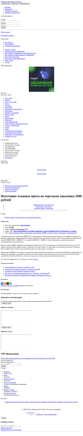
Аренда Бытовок (10, 191)
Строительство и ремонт (13, 133)
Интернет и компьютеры (13, 109)
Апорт (5, 375)
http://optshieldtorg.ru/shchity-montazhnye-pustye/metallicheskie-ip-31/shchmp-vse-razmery (45, 231)
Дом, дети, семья (10, 102)
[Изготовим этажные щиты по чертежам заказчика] (23, 217)
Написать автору (7, 285)
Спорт (7, 127)
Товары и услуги (10, 136)
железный (62, 233)
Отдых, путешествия (12, 125)
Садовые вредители (10, 393)
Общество (8, 120)
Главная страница (11, 402)
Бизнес (7, 100)
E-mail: (3, 19)
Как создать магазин (12, 57)
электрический (71, 233)
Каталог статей (10, 49)
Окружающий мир (11, 122)
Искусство (8, 107)
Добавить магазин (11, 11)
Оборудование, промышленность (16, 123)
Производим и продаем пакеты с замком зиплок (21, 269)
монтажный (37, 233)
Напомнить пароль (7, 35)
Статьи (7, 62)
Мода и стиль (9, 114)
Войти (3, 27)
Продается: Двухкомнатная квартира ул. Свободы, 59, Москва (26, 273)
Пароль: (3, 23)
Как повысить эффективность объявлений (19, 55)
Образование (9, 118)
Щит (21, 233)
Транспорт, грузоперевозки (14, 134)
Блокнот (8, 7)
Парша (6, 386)
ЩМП (44, 233)
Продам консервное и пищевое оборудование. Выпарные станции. (28, 275)
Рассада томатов (9, 379)
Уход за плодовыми (10, 382)
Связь (7, 129)
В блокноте (9, 158)
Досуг (7, 104)
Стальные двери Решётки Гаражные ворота (20, 271)
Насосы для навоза (11, 189)
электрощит (28, 233)
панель (55, 233)
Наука (7, 116)
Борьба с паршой (9, 390)
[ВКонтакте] (2, 283)
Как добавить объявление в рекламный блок (20, 53)
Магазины (8, 9)
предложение (25, 225)
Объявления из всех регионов (11, 430)
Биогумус (7, 371)
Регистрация (5, 32)
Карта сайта (9, 60)
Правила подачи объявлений (15, 51)
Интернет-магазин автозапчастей (16, 186)
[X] (7, 283)
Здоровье (8, 105)
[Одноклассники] (5, 283)
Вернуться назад (6, 428)
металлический (14, 233)
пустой (49, 233)
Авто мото (8, 98)
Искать (4, 366)
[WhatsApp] (10, 283)
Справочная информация (13, 131)
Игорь (36, 259)
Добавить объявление (12, 12)
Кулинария (8, 111)
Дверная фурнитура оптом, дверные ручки (19, 267)
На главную (9, 42)
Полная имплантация (12, 187)
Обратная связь (23, 402)
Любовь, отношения (12, 113)
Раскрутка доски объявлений (15, 58)
